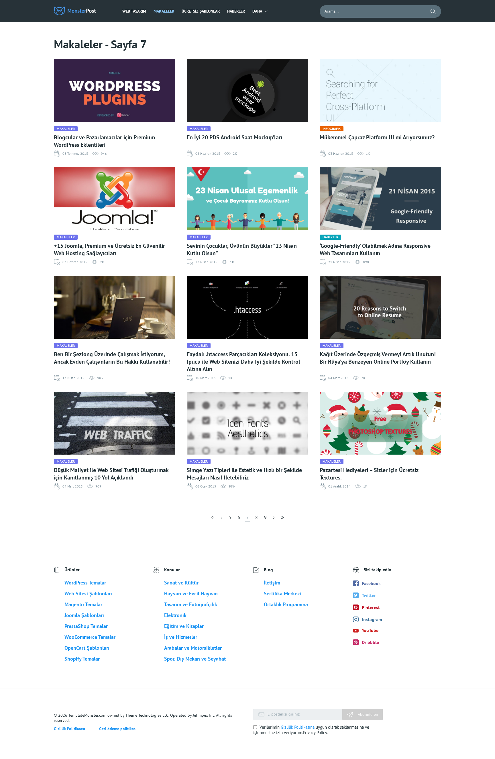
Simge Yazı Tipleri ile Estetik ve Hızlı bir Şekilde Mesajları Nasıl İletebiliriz (244, 473)
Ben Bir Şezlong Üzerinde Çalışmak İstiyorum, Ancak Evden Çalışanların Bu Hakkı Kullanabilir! (112, 357)
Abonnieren (367, 714)
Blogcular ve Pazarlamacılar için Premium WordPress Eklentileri (104, 141)
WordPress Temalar (85, 582)
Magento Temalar (83, 604)
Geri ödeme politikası (118, 728)
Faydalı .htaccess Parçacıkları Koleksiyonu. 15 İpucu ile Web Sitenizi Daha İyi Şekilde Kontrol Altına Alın (243, 361)
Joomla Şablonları (84, 615)
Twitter (369, 595)
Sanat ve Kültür (181, 582)
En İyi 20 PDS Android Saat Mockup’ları (234, 137)
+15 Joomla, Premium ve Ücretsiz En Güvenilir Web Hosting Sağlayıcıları (109, 249)
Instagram (372, 619)
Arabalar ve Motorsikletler (193, 648)
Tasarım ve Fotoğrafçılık (190, 604)
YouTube (370, 630)
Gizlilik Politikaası (69, 728)
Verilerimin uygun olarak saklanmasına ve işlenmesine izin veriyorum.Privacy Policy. (311, 729)
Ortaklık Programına (286, 604)
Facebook (371, 583)
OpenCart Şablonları (86, 648)
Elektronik (175, 615)
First (213, 519)
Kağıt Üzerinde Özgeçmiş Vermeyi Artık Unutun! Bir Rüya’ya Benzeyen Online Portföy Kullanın (378, 357)
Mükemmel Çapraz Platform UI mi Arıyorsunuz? (377, 137)
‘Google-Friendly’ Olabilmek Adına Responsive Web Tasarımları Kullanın (375, 249)
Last (281, 519)
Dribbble (370, 642)
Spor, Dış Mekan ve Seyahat (195, 658)
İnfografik (332, 128)
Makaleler (164, 11)
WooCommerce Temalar (89, 637)
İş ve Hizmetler (180, 637)
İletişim (272, 582)
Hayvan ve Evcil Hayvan (191, 593)
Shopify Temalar (82, 658)
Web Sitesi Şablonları (88, 593)
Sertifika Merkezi (282, 593)
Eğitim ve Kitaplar (184, 626)
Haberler (236, 11)
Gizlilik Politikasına (298, 727)
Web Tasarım (134, 11)
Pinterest (371, 607)
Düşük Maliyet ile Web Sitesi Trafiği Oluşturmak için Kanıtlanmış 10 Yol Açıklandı (111, 473)
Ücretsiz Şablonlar (201, 11)
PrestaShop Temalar (86, 626)
